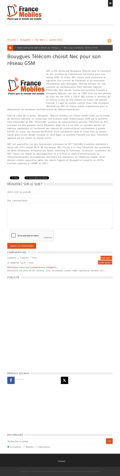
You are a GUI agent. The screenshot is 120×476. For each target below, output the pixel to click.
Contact (61, 461)
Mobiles (30, 447)
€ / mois (29, 262)
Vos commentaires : (18, 200)
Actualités (25, 40)
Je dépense (13, 262)
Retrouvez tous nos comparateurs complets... (32, 267)
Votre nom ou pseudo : (19, 191)
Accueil (11, 40)
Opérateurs (44, 447)
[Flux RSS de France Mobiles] (109, 40)
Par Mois (40, 40)
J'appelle (11, 257)
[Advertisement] (60, 26)
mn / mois (31, 257)
